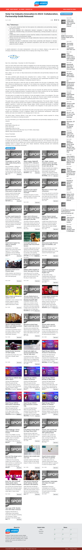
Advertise (41, 531)
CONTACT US (28, 9)
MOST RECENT (14, 9)
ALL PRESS (21, 9)
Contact (41, 533)
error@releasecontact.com (36, 140)
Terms (66, 548)
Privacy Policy (73, 548)
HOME (7, 9)
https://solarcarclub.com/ (16, 131)
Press (41, 529)
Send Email (11, 126)
